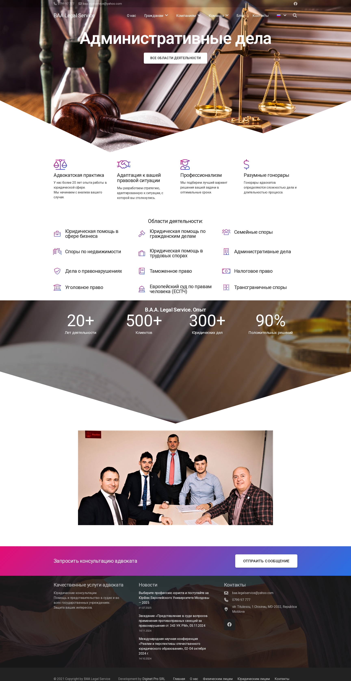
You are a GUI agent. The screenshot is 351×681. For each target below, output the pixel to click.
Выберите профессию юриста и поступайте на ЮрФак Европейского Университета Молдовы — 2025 (174, 598)
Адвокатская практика (79, 175)
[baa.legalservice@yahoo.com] (228, 593)
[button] (166, 15)
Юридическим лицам (253, 679)
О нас (194, 679)
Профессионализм (201, 175)
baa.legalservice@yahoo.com (252, 593)
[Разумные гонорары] (246, 164)
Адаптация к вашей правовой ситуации (139, 177)
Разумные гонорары (266, 175)
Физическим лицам (218, 679)
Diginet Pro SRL (153, 679)
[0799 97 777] (228, 600)
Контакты (282, 679)
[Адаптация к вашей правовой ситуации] (123, 164)
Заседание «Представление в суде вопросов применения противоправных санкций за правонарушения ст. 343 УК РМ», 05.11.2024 (173, 621)
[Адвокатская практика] (60, 164)
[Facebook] (295, 3)
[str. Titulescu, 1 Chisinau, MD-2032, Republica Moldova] (228, 609)
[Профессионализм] (185, 164)
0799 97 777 (241, 600)
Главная (179, 679)
